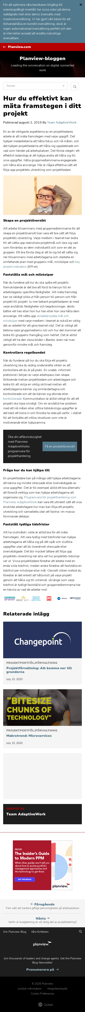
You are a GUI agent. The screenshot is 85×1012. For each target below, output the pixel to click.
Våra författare (39, 932)
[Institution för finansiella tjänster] (35, 599)
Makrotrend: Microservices (31, 733)
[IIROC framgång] (22, 599)
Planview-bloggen (42, 58)
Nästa (42, 920)
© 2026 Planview (42, 984)
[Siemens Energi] (9, 599)
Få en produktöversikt (60, 446)
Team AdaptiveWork (61, 122)
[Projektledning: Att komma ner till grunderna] (42, 640)
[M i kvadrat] (49, 599)
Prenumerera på (42, 970)
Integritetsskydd (57, 989)
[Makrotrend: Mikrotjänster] (42, 707)
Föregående (42, 906)
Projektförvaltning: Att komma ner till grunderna (39, 667)
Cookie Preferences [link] (42, 993)
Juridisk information (30, 989)
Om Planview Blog (14, 932)
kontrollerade (12, 399)
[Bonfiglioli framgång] (75, 599)
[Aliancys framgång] (62, 599)
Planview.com (19, 47)
